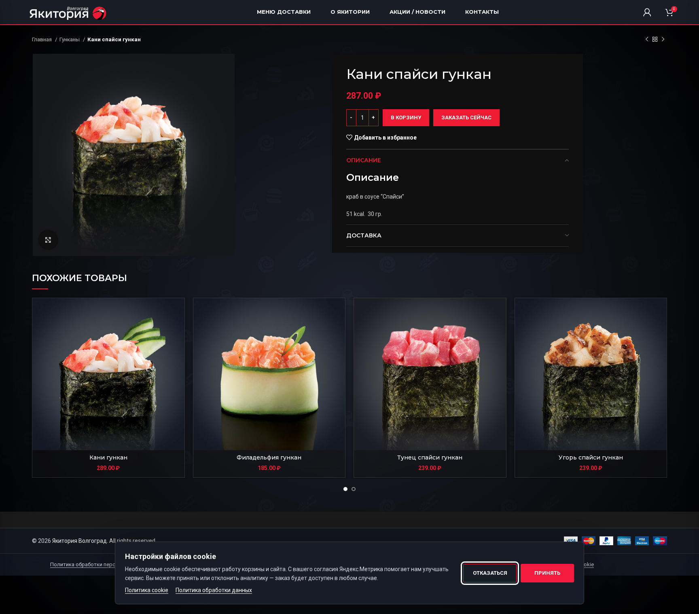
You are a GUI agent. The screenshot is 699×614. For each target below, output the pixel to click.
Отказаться (490, 573)
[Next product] (663, 40)
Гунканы (70, 39)
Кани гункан (108, 457)
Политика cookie (146, 590)
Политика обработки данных (214, 590)
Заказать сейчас (466, 117)
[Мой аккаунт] (647, 12)
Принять (547, 573)
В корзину (406, 117)
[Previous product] (647, 40)
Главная (42, 39)
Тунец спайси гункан (429, 457)
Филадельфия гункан (269, 457)
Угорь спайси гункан (591, 457)
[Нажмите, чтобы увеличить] (48, 240)
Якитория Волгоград (79, 541)
